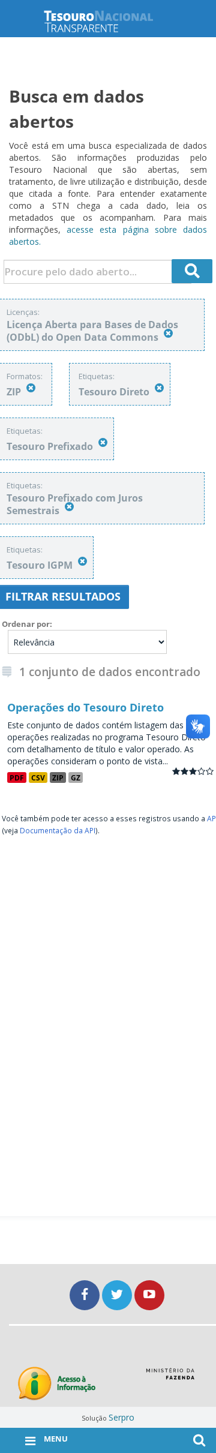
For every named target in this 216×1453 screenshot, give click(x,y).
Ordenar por (26, 624)
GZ (75, 777)
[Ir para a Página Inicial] (108, 21)
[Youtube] (149, 1295)
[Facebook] (86, 1295)
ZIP (58, 777)
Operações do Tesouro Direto (85, 707)
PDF (17, 777)
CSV (38, 777)
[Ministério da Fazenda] (170, 1378)
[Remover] (168, 333)
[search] (192, 271)
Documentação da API (57, 830)
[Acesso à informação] (56, 1384)
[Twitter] (118, 1295)
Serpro (121, 1417)
